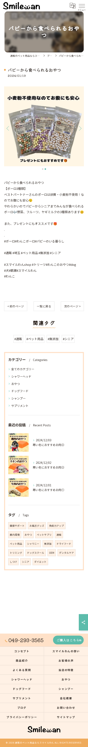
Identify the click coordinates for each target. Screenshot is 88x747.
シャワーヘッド (21, 376)
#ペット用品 (34, 339)
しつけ (13, 561)
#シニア (68, 339)
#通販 (18, 339)
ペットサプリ (44, 534)
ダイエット (40, 561)
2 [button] (45, 169)
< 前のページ (15, 306)
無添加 (48, 543)
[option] (44, 126)
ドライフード (63, 543)
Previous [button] (8, 128)
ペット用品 (16, 543)
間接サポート (17, 525)
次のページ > (72, 306)
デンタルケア (66, 552)
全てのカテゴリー (22, 369)
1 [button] (42, 169)
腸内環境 (15, 534)
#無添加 (53, 339)
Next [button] (80, 128)
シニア (25, 561)
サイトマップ (66, 717)
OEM (51, 552)
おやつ (15, 384)
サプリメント (19, 406)
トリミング (16, 552)
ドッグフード (19, 391)
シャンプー (18, 398)
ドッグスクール (35, 552)
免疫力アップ (56, 525)
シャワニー (33, 543)
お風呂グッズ (36, 525)
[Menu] (81, 5)
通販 (58, 534)
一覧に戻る (44, 306)
